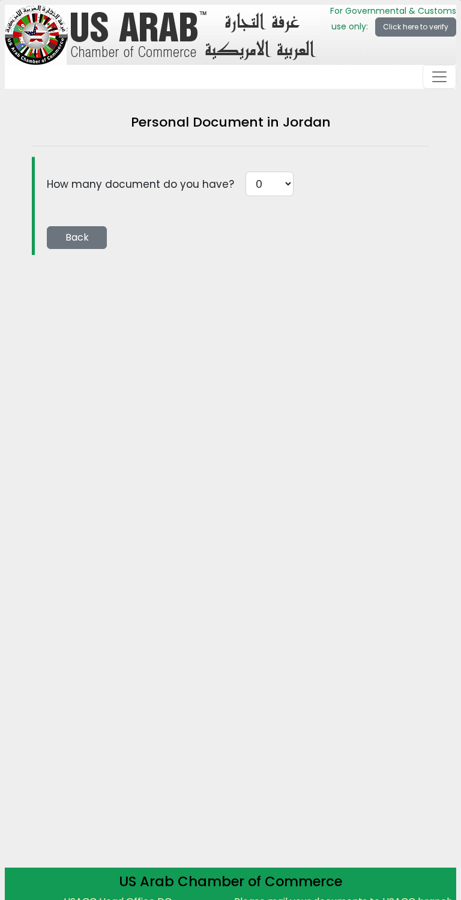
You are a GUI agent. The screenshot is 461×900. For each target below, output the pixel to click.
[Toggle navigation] (439, 77)
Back (77, 237)
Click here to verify (415, 27)
